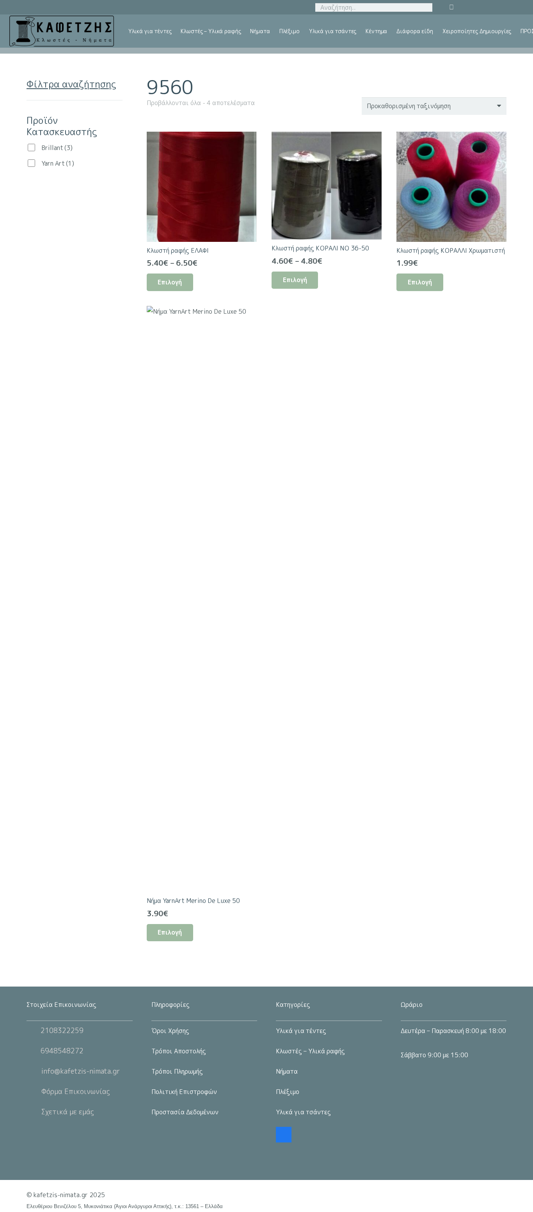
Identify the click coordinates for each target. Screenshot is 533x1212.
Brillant (57, 147)
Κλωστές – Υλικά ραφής (310, 1051)
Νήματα (287, 1071)
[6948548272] (34, 1051)
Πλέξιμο (287, 1091)
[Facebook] (283, 1134)
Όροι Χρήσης (170, 1030)
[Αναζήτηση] (425, 7)
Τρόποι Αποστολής (178, 1051)
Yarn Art (57, 163)
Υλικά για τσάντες (303, 1112)
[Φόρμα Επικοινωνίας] (34, 1091)
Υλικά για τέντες (301, 1030)
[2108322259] (34, 1030)
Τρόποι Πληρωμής (177, 1071)
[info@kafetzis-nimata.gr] (34, 1071)
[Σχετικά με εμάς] (34, 1112)
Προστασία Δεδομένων (185, 1112)
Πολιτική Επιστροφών (184, 1091)
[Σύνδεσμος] (61, 31)
